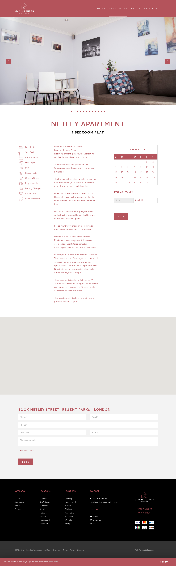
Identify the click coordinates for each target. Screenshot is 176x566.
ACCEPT (164, 562)
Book (121, 217)
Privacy (73, 550)
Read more (53, 562)
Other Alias (149, 550)
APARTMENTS (118, 8)
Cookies (80, 550)
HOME (101, 8)
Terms (65, 550)
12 (104, 111)
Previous (8, 61)
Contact (18, 509)
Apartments (19, 502)
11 (101, 111)
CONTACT (151, 8)
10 (98, 111)
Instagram (96, 520)
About (17, 506)
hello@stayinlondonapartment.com (104, 502)
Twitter (95, 517)
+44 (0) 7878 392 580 (99, 498)
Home (17, 498)
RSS (94, 524)
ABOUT (136, 8)
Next (167, 61)
